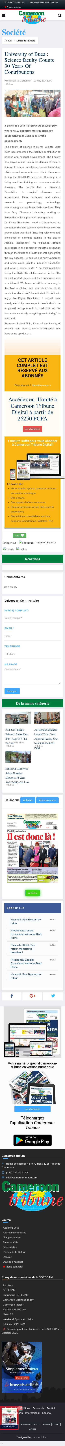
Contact (56, 1424)
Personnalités (10, 1242)
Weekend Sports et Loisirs (18, 1319)
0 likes (10, 746)
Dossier (7, 1256)
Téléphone (13, 646)
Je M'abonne (32, 428)
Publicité (46, 1424)
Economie (38, 1408)
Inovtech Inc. (40, 1437)
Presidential (11, 1408)
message (11, 664)
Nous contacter (13, 7)
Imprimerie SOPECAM (15, 1294)
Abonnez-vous (47, 800)
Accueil (8, 40)
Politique (25, 1408)
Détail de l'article (25, 40)
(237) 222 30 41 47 (15, 2)
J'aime (17, 535)
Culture (9, 1412)
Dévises (32, 1429)
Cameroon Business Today (18, 1299)
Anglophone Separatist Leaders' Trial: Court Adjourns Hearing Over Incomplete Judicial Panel (46, 739)
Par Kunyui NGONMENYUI (18, 81)
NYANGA (8, 1314)
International (32, 1412)
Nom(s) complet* (17, 610)
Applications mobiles (14, 1232)
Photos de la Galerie (14, 1252)
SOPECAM (9, 1290)
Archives (8, 1285)
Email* (9, 628)
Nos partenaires (12, 1237)
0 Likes (9, 84)
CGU (38, 1424)
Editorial (46, 1412)
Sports (19, 1412)
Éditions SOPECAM (14, 1324)
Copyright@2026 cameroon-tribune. (20, 1424)
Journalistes (10, 1247)
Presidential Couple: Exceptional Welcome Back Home (26, 934)
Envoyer (12, 691)
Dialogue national (13, 1261)
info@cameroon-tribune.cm (45, 2)
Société (51, 1408)
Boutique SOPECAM (14, 1309)
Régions (9, 1417)
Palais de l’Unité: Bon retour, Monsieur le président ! (23, 949)
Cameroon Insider (13, 1304)
